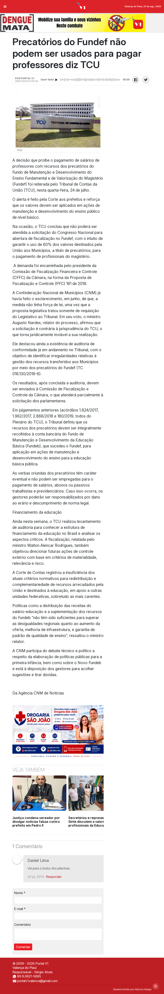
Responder (54, 877)
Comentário (22, 924)
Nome (19, 893)
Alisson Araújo (143, 989)
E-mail (20, 909)
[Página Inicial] (82, 6)
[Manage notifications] (155, 986)
